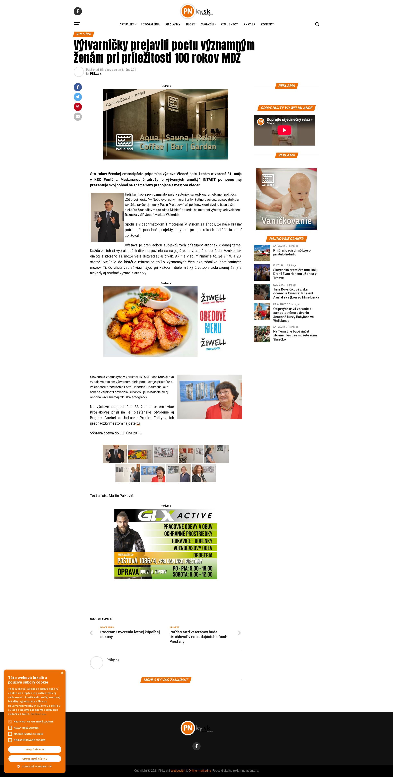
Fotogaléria (150, 24)
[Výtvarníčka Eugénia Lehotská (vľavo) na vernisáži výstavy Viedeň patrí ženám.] (127, 473)
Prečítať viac (39, 713)
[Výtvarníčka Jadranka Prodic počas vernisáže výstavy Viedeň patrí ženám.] (204, 473)
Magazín (207, 24)
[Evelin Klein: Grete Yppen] (166, 454)
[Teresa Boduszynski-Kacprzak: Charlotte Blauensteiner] (140, 454)
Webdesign (178, 770)
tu (138, 423)
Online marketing (200, 770)
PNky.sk (249, 24)
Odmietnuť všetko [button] (34, 758)
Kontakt (267, 24)
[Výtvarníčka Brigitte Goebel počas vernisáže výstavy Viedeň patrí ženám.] (178, 473)
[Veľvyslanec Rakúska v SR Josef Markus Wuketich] (106, 217)
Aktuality (127, 24)
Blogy (190, 24)
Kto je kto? (229, 24)
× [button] (61, 673)
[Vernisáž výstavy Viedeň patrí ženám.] (191, 454)
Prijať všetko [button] (35, 749)
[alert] (35, 721)
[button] (34, 766)
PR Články (172, 24)
